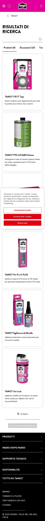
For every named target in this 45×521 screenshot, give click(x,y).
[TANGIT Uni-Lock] (22, 378)
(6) (9, 47)
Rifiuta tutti (22, 223)
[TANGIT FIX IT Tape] (22, 82)
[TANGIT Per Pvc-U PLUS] (22, 260)
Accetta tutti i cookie (22, 216)
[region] (22, 208)
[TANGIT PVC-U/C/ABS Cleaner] (22, 141)
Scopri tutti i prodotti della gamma (22, 425)
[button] (22, 436)
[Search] (41, 39)
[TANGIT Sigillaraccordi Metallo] (22, 318)
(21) (27, 47)
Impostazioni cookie (22, 210)
